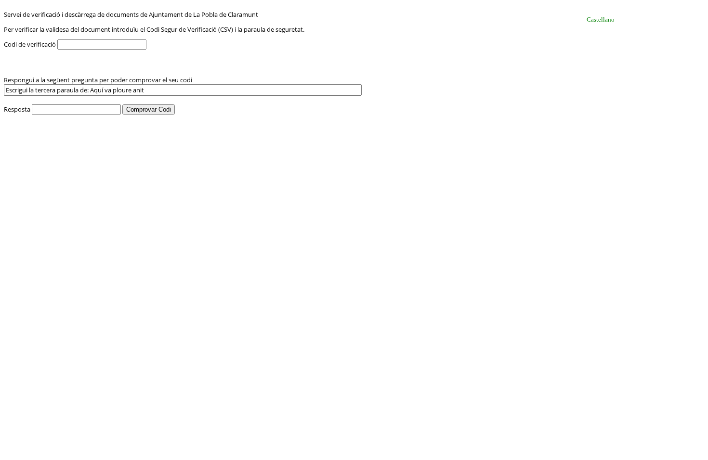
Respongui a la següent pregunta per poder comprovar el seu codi (98, 80)
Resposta (18, 109)
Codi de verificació (30, 44)
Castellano (601, 19)
